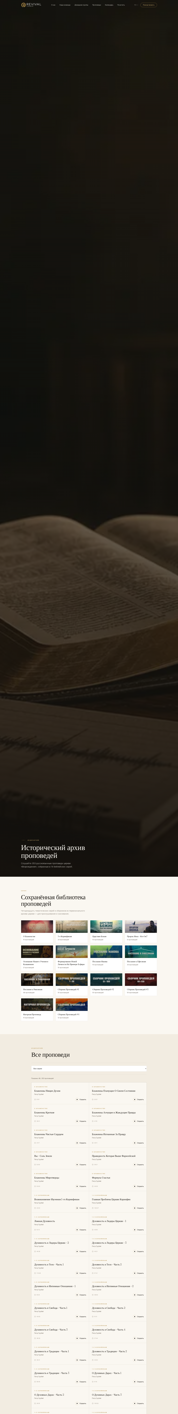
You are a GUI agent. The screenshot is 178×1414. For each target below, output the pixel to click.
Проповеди (96, 5)
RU (135, 5)
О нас (53, 5)
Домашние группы (81, 5)
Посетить (121, 5)
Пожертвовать (148, 5)
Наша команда (65, 5)
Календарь (109, 5)
